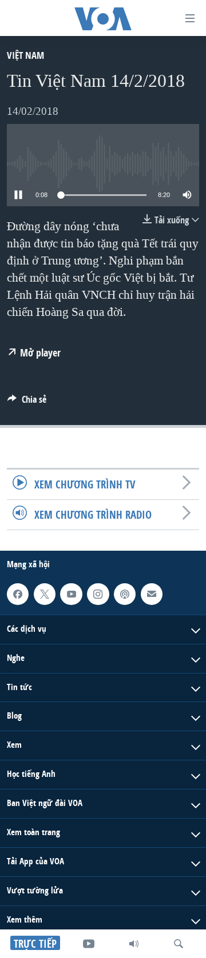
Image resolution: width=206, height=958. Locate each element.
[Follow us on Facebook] (18, 594)
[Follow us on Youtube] (71, 594)
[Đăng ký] (152, 594)
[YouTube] (88, 943)
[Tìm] (178, 943)
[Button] (26, 402)
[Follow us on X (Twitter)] (45, 594)
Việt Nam (25, 55)
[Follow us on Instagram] (98, 594)
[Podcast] (125, 594)
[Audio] (134, 943)
